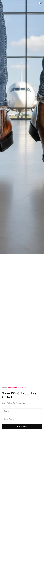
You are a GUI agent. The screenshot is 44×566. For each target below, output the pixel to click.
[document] (22, 282)
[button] (41, 3)
